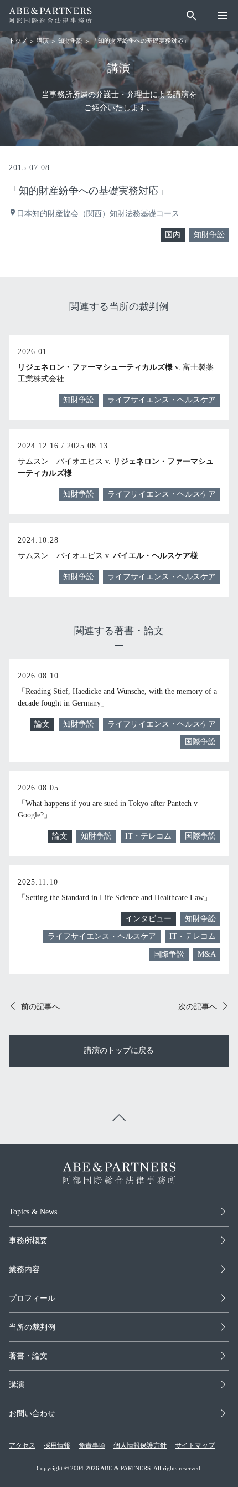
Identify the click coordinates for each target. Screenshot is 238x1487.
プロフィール (32, 1298)
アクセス (22, 1445)
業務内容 (24, 1269)
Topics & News (33, 1212)
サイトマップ (195, 1445)
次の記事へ (197, 1007)
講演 (43, 40)
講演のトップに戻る (119, 1050)
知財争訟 (70, 40)
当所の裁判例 (32, 1327)
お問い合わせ (32, 1413)
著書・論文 (28, 1356)
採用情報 (57, 1445)
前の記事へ (40, 1007)
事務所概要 (28, 1240)
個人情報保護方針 (140, 1445)
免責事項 (92, 1445)
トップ (18, 40)
